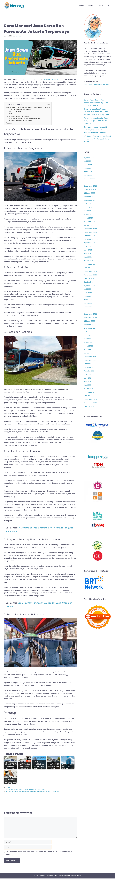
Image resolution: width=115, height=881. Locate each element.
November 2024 (90, 232)
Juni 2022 (88, 335)
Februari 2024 (89, 264)
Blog (101, 5)
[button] (109, 5)
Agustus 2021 (89, 371)
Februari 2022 (89, 349)
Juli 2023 (87, 289)
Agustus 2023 (89, 285)
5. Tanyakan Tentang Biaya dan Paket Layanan (25, 118)
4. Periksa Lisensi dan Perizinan (19, 116)
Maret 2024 (88, 260)
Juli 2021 (87, 374)
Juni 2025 (88, 207)
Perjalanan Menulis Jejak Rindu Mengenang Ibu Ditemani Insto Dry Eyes (96, 121)
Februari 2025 (89, 221)
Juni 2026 (88, 164)
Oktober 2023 (89, 278)
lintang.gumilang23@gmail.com (96, 84)
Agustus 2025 (89, 200)
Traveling (9, 787)
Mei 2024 (87, 253)
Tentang (90, 5)
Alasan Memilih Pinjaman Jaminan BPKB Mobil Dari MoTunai (25, 789)
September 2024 (91, 239)
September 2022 (90, 325)
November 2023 (90, 275)
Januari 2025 (89, 225)
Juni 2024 (88, 250)
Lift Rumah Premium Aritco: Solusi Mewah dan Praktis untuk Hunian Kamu (97, 139)
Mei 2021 (87, 381)
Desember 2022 (90, 314)
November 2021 (90, 360)
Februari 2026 (89, 179)
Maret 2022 (88, 346)
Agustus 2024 (89, 243)
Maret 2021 (88, 389)
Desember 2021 (90, 356)
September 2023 (90, 282)
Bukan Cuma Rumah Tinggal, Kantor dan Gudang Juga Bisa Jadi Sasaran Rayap (96, 103)
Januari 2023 (89, 310)
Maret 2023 (88, 303)
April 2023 (88, 300)
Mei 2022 (87, 339)
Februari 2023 (89, 307)
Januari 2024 (89, 268)
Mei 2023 (87, 296)
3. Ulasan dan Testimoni (17, 114)
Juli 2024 (87, 246)
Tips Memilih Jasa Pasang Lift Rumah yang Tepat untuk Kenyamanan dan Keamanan (95, 130)
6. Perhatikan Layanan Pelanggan (20, 121)
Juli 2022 (87, 332)
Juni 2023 (88, 293)
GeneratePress (76, 876)
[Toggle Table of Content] (48, 104)
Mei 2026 (87, 168)
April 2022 (88, 342)
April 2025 (88, 214)
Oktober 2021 (89, 364)
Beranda (81, 5)
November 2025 (90, 189)
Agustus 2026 (89, 157)
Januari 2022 (89, 353)
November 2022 (90, 317)
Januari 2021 (89, 396)
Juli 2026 (87, 161)
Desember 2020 (90, 399)
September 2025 (91, 197)
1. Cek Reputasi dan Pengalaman (20, 109)
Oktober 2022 (89, 321)
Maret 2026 (88, 175)
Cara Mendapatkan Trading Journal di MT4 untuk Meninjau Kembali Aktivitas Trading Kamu (96, 112)
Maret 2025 (88, 218)
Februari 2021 (89, 392)
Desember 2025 (90, 186)
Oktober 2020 (89, 406)
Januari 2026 (89, 182)
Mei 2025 (87, 211)
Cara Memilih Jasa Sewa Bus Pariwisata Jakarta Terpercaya (28, 107)
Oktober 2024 (89, 236)
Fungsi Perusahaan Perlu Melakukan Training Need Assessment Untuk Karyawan (32, 792)
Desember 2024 (90, 229)
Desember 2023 (90, 271)
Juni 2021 (87, 378)
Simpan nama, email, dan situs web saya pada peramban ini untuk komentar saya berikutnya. (39, 853)
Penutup (9, 123)
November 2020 (90, 403)
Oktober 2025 (89, 193)
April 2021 (87, 385)
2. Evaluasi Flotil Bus (15, 112)
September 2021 (90, 367)
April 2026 (88, 172)
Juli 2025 (87, 204)
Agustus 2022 (89, 328)
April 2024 (88, 257)
